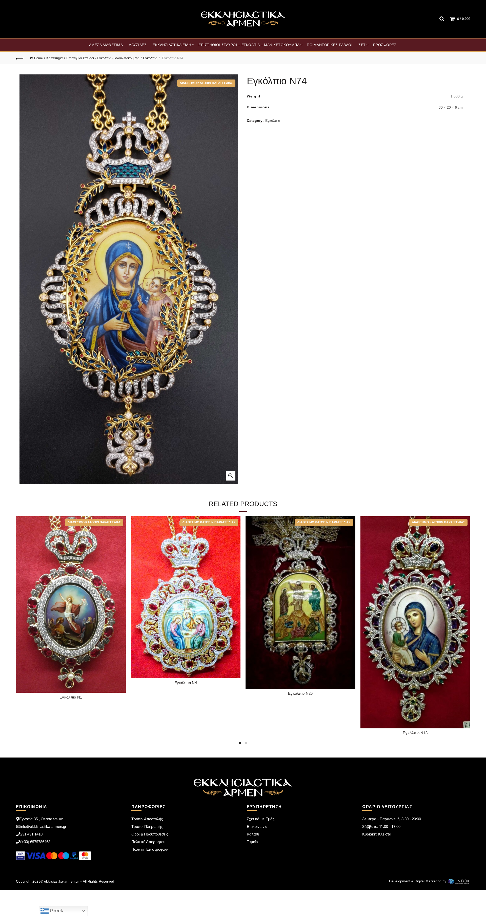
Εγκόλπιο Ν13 (415, 733)
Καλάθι (253, 834)
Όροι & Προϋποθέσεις (149, 834)
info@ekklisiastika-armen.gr (43, 826)
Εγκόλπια (150, 58)
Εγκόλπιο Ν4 (185, 683)
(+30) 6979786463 (35, 842)
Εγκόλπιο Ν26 (300, 693)
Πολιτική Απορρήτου (148, 842)
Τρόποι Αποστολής (147, 819)
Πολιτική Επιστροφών (149, 849)
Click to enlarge (230, 476)
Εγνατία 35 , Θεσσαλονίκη (41, 819)
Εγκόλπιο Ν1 (70, 697)
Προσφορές (385, 45)
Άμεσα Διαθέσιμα (106, 45)
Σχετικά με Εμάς (260, 819)
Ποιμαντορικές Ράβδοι (329, 45)
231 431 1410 (31, 834)
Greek (56, 910)
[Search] (442, 19)
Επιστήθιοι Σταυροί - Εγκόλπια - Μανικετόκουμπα (102, 58)
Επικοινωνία (257, 826)
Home (38, 58)
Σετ (362, 45)
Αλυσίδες (138, 45)
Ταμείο (252, 842)
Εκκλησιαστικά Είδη (172, 45)
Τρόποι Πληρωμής (147, 826)
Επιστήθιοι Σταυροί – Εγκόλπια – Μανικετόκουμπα (248, 45)
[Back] (19, 58)
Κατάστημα (54, 58)
